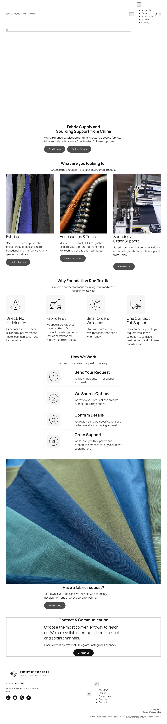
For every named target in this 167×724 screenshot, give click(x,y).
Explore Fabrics (79, 149)
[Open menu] (131, 14)
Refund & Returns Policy (152, 712)
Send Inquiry (55, 149)
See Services (124, 266)
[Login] (156, 14)
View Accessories (72, 258)
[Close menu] (139, 4)
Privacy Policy (155, 709)
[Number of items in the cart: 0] (160, 14)
